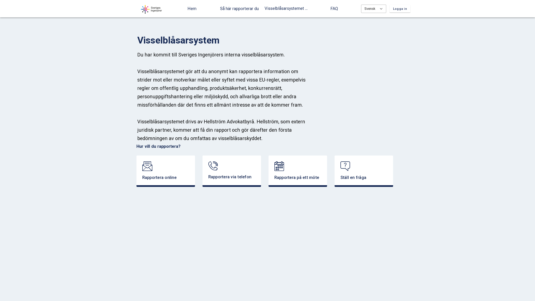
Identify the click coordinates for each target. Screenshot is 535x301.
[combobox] (373, 9)
